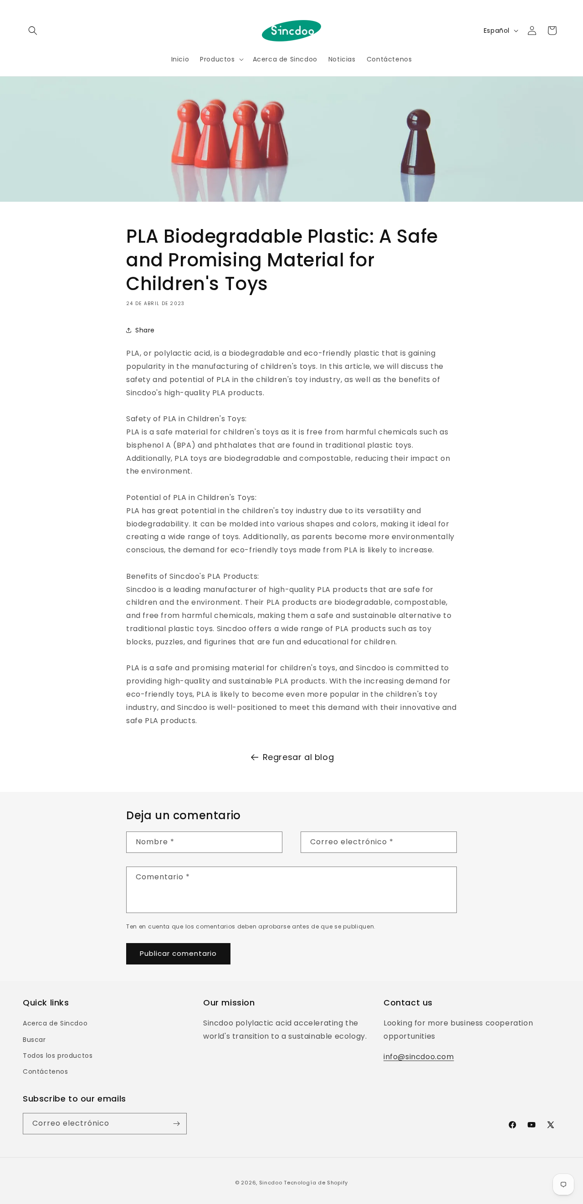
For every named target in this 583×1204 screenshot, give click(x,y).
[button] (33, 30)
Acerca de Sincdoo (55, 1023)
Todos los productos (57, 1055)
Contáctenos (45, 1071)
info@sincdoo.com (419, 1056)
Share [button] (145, 329)
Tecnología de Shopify (316, 1182)
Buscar (34, 1039)
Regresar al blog (298, 757)
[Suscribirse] (176, 1123)
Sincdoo (270, 1182)
